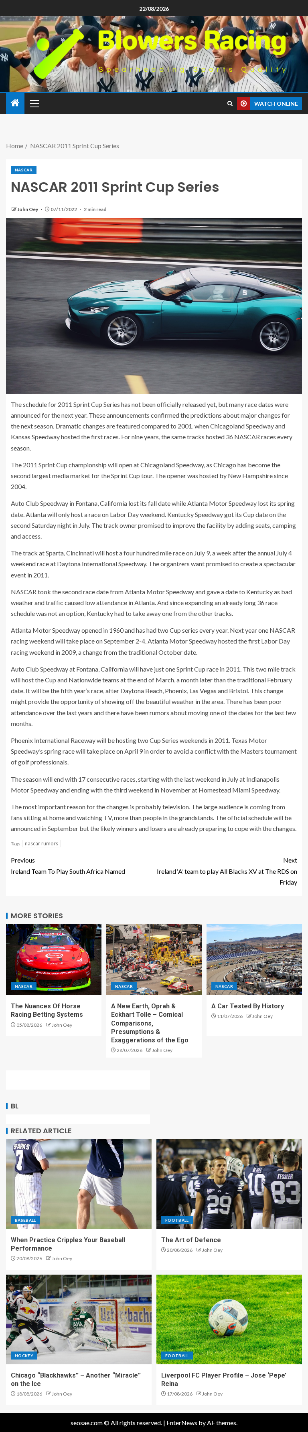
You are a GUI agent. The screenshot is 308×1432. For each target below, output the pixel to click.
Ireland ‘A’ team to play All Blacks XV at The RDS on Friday (227, 870)
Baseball (25, 1220)
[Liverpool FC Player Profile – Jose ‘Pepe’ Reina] (229, 1319)
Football (177, 1220)
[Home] (15, 103)
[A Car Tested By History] (254, 959)
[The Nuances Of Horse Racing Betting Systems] (53, 959)
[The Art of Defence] (229, 1184)
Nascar (23, 169)
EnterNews (181, 1422)
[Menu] (34, 103)
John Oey (28, 209)
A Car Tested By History (247, 1006)
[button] (34, 103)
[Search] (230, 103)
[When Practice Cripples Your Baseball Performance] (79, 1184)
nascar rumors (41, 843)
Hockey (24, 1355)
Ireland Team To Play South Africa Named (68, 865)
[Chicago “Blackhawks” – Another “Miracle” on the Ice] (79, 1319)
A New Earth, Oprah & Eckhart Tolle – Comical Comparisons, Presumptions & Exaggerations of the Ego (149, 1023)
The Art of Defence (191, 1240)
